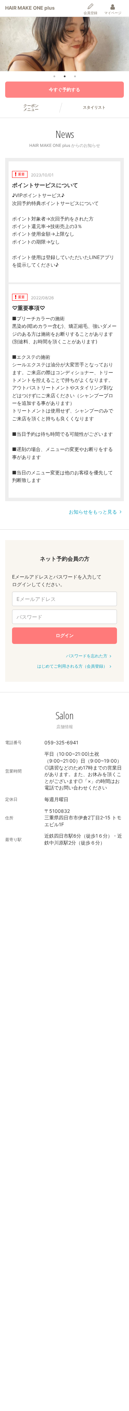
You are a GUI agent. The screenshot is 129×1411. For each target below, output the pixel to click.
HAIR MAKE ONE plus (30, 8)
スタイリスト (94, 107)
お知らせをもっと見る (93, 512)
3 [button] (75, 76)
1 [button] (54, 76)
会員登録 (90, 13)
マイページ (112, 13)
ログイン (65, 635)
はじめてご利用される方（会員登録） (72, 666)
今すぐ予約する (64, 89)
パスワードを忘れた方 (86, 655)
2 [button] (64, 76)
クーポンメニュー (31, 107)
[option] (64, 44)
